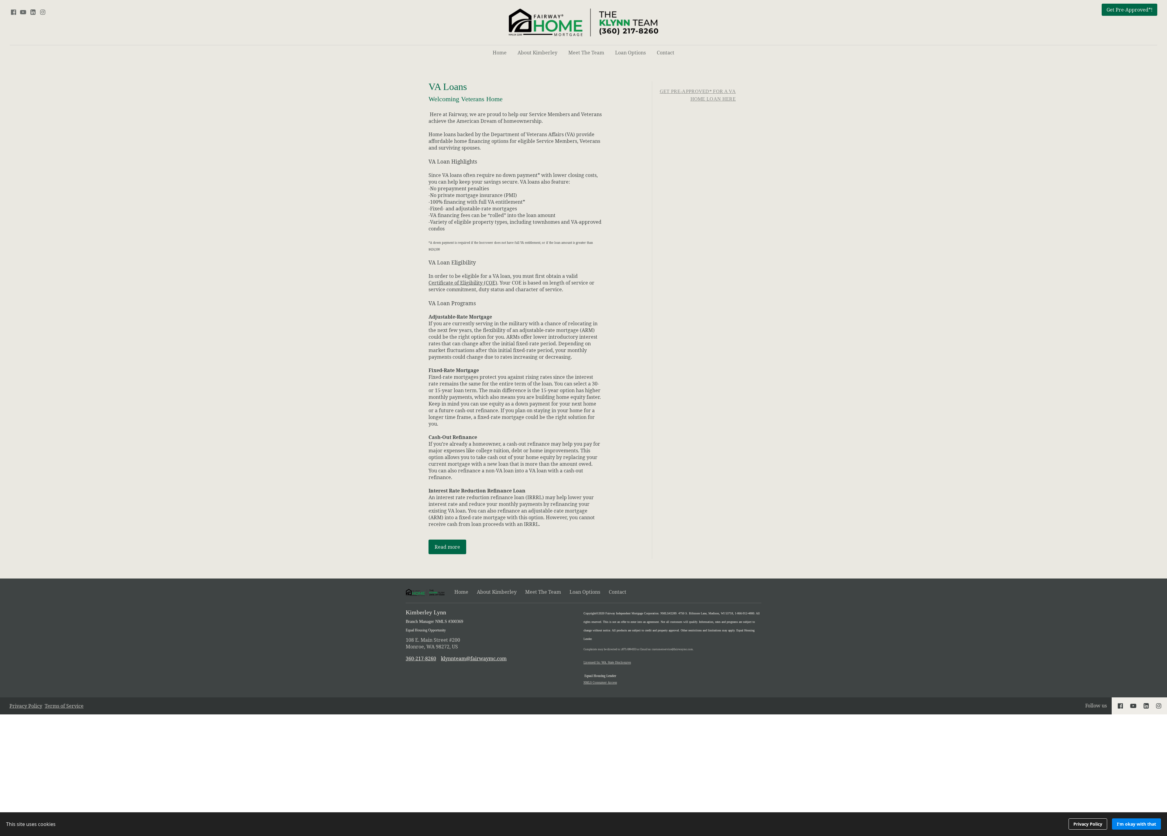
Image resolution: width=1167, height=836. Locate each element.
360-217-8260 (421, 658)
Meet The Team (586, 52)
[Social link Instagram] (42, 12)
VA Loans (466, 92)
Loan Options (630, 52)
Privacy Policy (25, 706)
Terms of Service (64, 706)
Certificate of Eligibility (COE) (463, 282)
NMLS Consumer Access (600, 683)
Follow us (1096, 705)
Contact (665, 52)
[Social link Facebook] (13, 12)
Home (500, 52)
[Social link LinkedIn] (33, 12)
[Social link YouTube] (23, 12)
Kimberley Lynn (434, 620)
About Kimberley (537, 52)
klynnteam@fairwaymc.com (474, 658)
